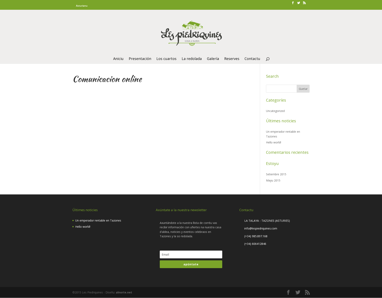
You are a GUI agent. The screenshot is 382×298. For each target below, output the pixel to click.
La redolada (192, 59)
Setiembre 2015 (276, 174)
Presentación (140, 59)
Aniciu (118, 59)
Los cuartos (166, 59)
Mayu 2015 (273, 180)
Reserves (231, 59)
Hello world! (273, 142)
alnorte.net (124, 292)
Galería (213, 59)
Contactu (252, 59)
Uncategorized (275, 111)
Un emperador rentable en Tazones (98, 220)
